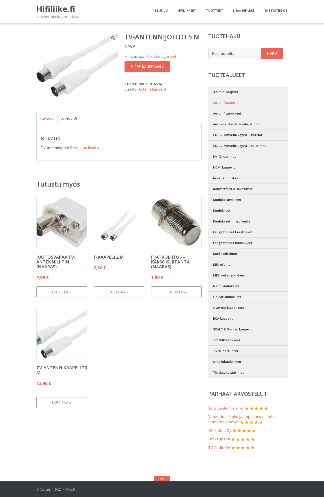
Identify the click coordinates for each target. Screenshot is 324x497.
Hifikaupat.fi (219, 438)
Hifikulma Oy (219, 430)
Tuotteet (214, 10)
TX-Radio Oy (219, 447)
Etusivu (161, 10)
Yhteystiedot (276, 10)
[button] (113, 38)
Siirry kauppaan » (147, 66)
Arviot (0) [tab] (69, 118)
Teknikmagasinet (161, 56)
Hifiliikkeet (187, 10)
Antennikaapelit (152, 89)
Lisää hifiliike (244, 10)
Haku (272, 53)
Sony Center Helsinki (226, 408)
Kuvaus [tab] (46, 118)
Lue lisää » (90, 147)
